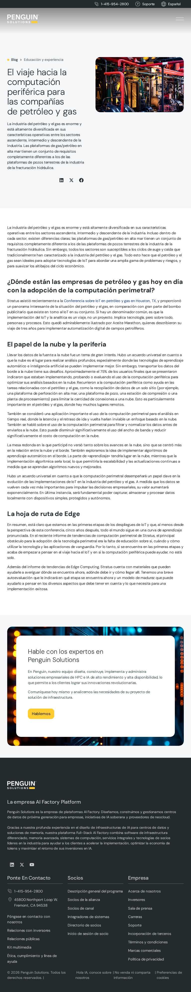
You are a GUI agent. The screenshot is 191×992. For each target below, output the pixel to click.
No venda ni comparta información (132, 975)
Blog (14, 59)
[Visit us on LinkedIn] (12, 864)
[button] (174, 4)
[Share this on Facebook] (82, 180)
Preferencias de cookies (169, 975)
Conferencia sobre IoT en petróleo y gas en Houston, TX (110, 300)
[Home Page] (23, 19)
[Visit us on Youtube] (32, 864)
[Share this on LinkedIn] (62, 180)
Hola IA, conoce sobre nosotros (93, 975)
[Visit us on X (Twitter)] (22, 864)
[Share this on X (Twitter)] (72, 180)
